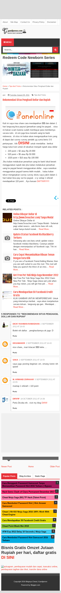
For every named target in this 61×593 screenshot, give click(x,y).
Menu (8, 42)
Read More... (45, 229)
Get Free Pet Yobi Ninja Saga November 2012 (35, 275)
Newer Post (6, 466)
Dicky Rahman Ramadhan (26, 324)
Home (31, 466)
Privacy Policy (38, 22)
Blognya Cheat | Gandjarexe (36, 581)
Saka (15, 360)
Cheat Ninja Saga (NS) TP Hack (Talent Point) (24, 497)
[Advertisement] (30, 9)
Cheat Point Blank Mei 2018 (15, 526)
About (5, 22)
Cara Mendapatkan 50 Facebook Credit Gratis (24, 520)
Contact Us (25, 22)
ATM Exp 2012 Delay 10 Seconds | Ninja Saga (24, 532)
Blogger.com (35, 585)
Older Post (55, 466)
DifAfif (16, 399)
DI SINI (7, 557)
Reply (15, 336)
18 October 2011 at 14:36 (32, 399)
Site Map (14, 22)
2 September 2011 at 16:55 (32, 360)
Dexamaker (19, 343)
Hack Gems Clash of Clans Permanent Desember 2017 (28, 492)
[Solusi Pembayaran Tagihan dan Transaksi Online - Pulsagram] (30, 569)
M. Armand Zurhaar (23, 379)
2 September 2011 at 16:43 (39, 343)
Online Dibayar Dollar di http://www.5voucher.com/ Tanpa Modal (33, 216)
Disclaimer (51, 22)
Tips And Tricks (40, 95)
